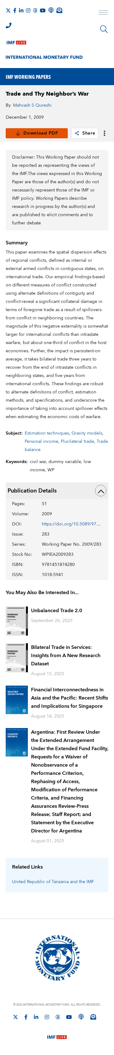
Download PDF (40, 133)
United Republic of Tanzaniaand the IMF (53, 882)
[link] (77, 133)
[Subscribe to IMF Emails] (59, 10)
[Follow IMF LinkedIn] (21, 10)
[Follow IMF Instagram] (28, 10)
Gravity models (87, 433)
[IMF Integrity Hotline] (8, 25)
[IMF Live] (16, 41)
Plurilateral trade (77, 441)
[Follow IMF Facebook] (14, 10)
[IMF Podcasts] (81, 1017)
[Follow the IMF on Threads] (35, 10)
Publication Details (32, 491)
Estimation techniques (47, 433)
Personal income (41, 441)
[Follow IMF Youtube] (43, 10)
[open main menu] (103, 13)
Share (88, 133)
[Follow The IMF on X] (8, 10)
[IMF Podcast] (51, 10)
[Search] (104, 29)
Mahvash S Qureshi (32, 105)
